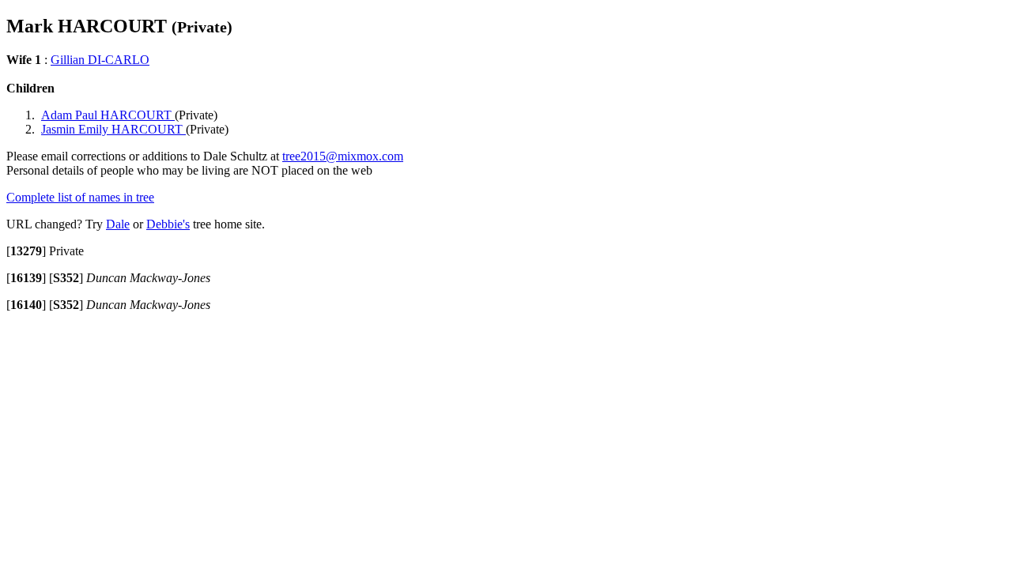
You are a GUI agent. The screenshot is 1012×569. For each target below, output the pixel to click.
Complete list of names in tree (80, 197)
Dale (118, 224)
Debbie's (168, 224)
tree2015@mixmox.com (342, 156)
